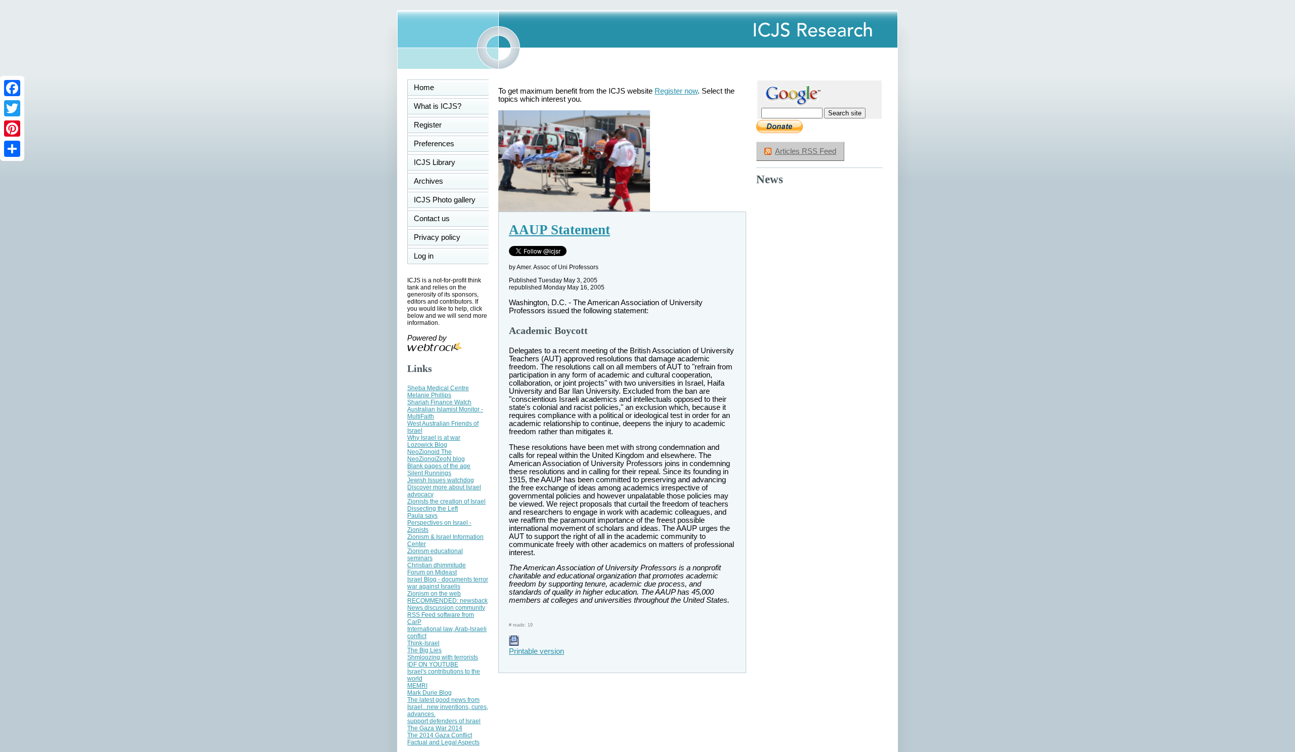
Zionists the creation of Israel (446, 501)
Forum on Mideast (432, 572)
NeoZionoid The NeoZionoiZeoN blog (436, 455)
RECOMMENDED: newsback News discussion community (447, 604)
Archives (428, 181)
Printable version (536, 651)
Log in (430, 256)
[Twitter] (12, 108)
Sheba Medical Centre (438, 388)
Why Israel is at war (433, 437)
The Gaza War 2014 (434, 728)
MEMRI (417, 685)
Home (424, 87)
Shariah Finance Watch (439, 402)
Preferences (434, 144)
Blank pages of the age (438, 466)
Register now (676, 91)
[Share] (12, 149)
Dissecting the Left (432, 508)
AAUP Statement (559, 229)
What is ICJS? (437, 106)
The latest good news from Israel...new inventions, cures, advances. (447, 707)
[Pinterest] (12, 128)
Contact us (432, 219)
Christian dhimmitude (436, 565)
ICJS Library (434, 162)
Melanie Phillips (429, 395)
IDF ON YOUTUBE (432, 664)
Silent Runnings (429, 473)
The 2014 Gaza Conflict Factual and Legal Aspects (443, 739)
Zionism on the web (434, 593)
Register (428, 125)
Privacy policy (437, 237)
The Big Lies (424, 650)
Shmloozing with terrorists (442, 657)
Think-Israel (423, 643)
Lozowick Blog (427, 444)
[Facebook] (12, 88)
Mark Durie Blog (429, 692)
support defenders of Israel (444, 721)
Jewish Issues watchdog (440, 480)
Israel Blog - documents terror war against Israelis (447, 583)
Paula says (422, 515)
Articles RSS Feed (805, 151)
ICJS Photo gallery (445, 200)
